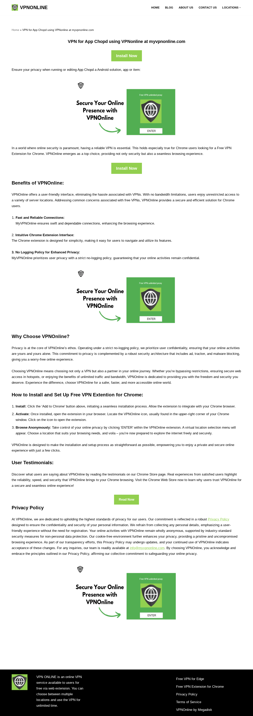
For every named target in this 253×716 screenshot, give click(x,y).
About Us (186, 7)
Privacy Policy (218, 519)
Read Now (126, 499)
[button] (240, 7)
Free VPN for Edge (190, 679)
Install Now (126, 56)
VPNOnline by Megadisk (194, 710)
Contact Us (208, 7)
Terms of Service (188, 702)
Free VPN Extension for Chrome (200, 687)
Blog (169, 7)
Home (155, 7)
